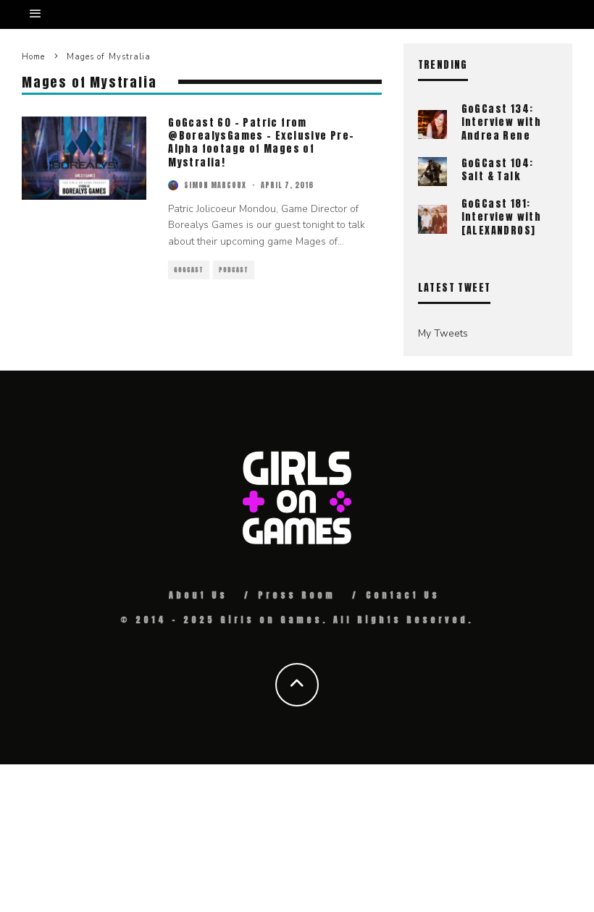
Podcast (233, 270)
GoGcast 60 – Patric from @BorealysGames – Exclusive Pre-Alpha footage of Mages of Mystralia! (261, 142)
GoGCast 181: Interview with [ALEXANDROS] (501, 216)
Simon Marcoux (215, 185)
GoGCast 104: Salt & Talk (497, 170)
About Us (198, 594)
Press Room (296, 594)
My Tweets (443, 333)
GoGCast (189, 270)
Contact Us (403, 594)
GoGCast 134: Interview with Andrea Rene (501, 122)
